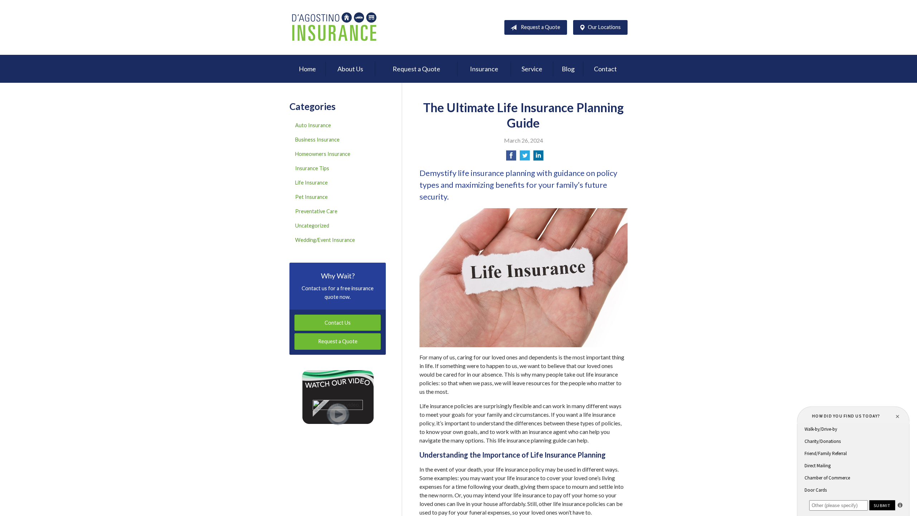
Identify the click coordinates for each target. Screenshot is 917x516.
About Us (350, 69)
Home (307, 69)
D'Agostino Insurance (334, 27)
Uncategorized (312, 226)
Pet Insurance (311, 197)
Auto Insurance (313, 125)
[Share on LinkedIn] (538, 157)
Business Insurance (317, 140)
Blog (568, 69)
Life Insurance (311, 183)
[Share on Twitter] (525, 157)
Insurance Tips (312, 168)
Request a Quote (540, 27)
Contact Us (338, 323)
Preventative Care (316, 211)
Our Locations (604, 27)
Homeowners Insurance (322, 154)
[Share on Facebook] (511, 157)
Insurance (484, 69)
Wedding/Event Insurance (325, 240)
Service (532, 69)
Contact (605, 69)
